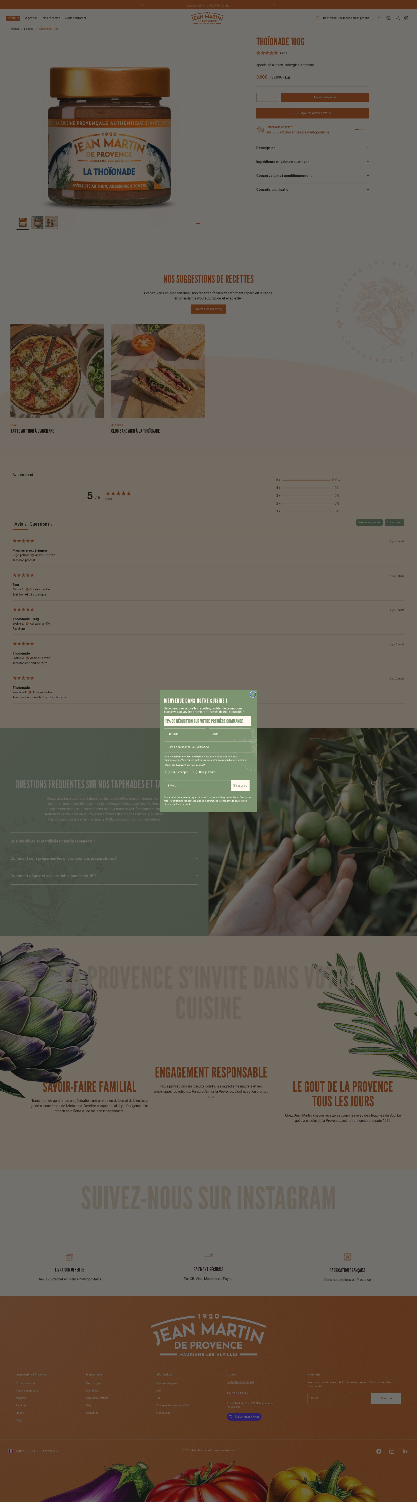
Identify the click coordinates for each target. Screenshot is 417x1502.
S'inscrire (240, 785)
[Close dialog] (253, 694)
